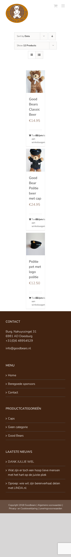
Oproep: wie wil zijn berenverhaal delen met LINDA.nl (34, 485)
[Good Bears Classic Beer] (35, 81)
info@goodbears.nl (18, 348)
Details (40, 135)
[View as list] (39, 55)
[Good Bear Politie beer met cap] (35, 160)
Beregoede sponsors (21, 384)
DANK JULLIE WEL (21, 462)
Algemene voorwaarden (50, 505)
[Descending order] (52, 36)
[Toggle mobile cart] (56, 6)
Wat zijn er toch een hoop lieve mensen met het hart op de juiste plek (34, 472)
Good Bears (16, 436)
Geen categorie (18, 427)
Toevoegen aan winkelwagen (33, 139)
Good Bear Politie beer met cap (35, 188)
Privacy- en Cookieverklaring (23, 508)
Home (12, 375)
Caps (11, 418)
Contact (13, 392)
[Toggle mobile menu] (63, 6)
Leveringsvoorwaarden (50, 508)
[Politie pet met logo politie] (35, 244)
